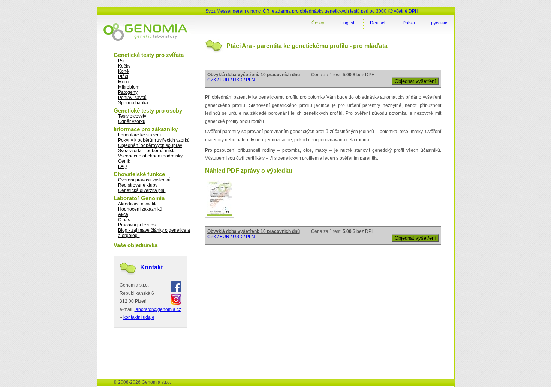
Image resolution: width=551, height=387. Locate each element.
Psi (121, 60)
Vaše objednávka (135, 245)
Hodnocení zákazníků (140, 209)
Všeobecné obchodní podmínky (150, 156)
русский (439, 23)
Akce (123, 214)
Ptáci (123, 76)
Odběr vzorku (131, 121)
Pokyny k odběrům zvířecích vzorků (154, 140)
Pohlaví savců (132, 97)
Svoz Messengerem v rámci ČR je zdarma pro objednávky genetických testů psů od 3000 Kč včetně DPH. (312, 11)
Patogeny (128, 92)
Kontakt (151, 267)
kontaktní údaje (138, 317)
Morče (124, 81)
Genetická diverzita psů (142, 190)
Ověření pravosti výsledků (144, 180)
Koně (123, 71)
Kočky (124, 66)
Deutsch (378, 23)
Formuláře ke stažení (139, 135)
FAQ (122, 166)
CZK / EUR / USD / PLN (231, 79)
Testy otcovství (132, 116)
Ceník (124, 161)
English (348, 23)
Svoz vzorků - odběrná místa (147, 150)
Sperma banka (133, 102)
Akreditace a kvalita (138, 204)
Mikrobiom (128, 87)
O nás (124, 219)
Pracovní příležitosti (138, 225)
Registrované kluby (137, 185)
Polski (409, 23)
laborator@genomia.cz (158, 309)
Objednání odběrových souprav (150, 145)
